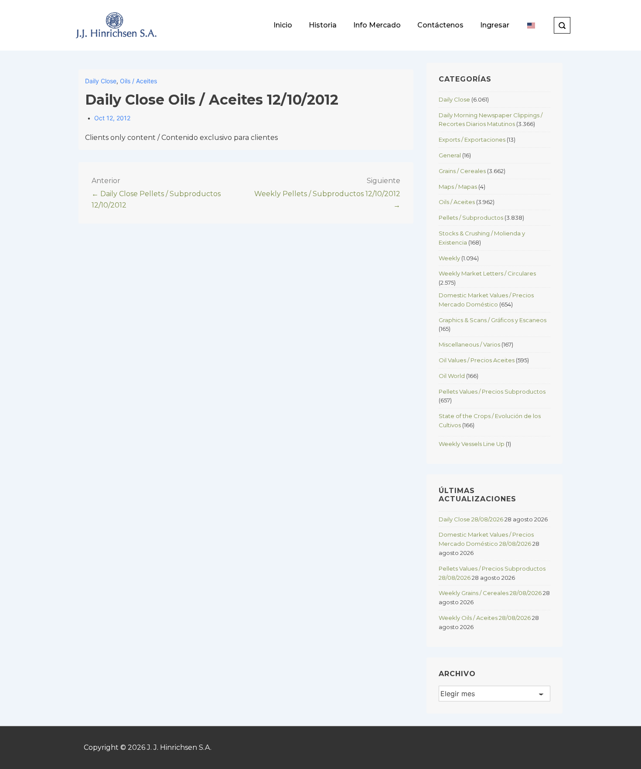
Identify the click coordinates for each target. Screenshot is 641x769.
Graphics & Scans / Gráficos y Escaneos (492, 319)
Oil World (452, 375)
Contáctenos (440, 25)
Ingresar (494, 25)
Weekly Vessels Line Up (472, 443)
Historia (323, 25)
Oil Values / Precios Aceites (477, 360)
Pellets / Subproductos (471, 217)
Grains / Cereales (462, 170)
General (450, 155)
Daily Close (100, 81)
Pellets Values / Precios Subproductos (492, 391)
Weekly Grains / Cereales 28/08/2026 (490, 592)
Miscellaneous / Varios (469, 344)
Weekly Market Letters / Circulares (487, 273)
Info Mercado (377, 25)
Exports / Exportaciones (472, 139)
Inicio (282, 25)
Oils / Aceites (138, 81)
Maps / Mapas (458, 186)
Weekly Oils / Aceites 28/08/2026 (485, 617)
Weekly (449, 258)
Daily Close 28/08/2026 (471, 519)
